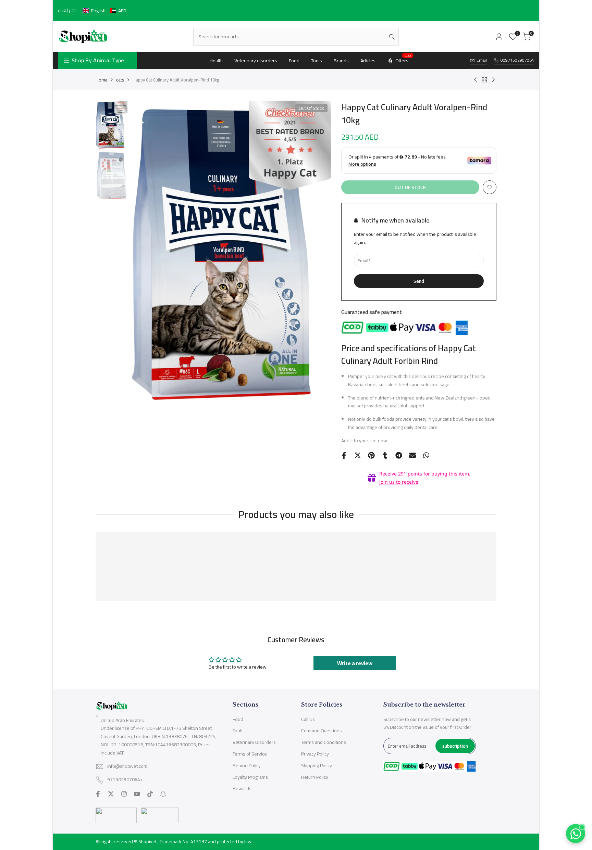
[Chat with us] (575, 833)
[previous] (144, 250)
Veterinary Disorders (254, 742)
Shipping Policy (316, 765)
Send (419, 281)
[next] (317, 250)
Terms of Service (250, 753)
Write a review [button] (354, 663)
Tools (238, 730)
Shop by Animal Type (98, 60)
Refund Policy (247, 765)
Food (238, 719)
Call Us (308, 719)
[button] (104, 10)
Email (482, 60)
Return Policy (314, 777)
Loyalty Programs (250, 777)
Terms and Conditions (323, 742)
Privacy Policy (315, 753)
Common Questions (321, 730)
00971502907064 (517, 60)
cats (120, 80)
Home (102, 80)
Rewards (242, 788)
